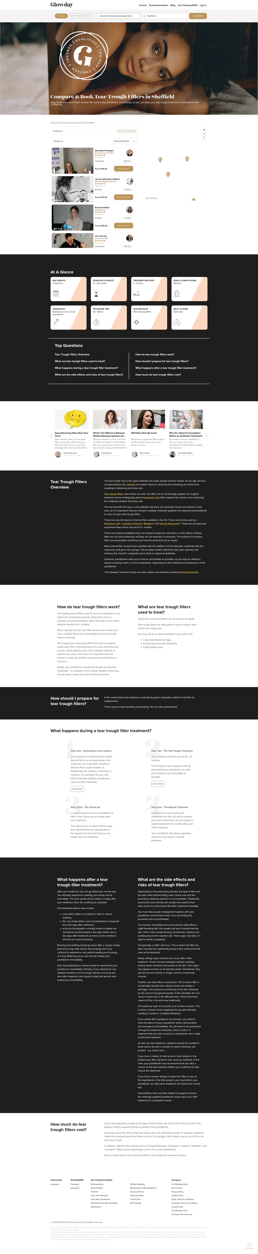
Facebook (75, 1184)
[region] (176, 164)
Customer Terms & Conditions (184, 1203)
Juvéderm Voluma (132, 523)
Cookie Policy (177, 1195)
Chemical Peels (137, 1192)
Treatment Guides (158, 5)
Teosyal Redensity (169, 523)
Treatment (61, 16)
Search (143, 5)
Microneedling (97, 1184)
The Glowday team (179, 1210)
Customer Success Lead (181, 1214)
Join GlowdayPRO (188, 5)
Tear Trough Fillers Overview (72, 354)
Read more (77, 789)
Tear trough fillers (113, 493)
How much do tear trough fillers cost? (158, 374)
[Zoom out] (204, 134)
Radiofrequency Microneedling (104, 1203)
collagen (130, 484)
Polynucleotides (137, 1195)
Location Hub (177, 1207)
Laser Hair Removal (99, 1195)
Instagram (55, 1184)
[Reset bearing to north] (204, 138)
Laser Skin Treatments (100, 1199)
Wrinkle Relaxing (137, 1184)
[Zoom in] (204, 130)
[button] (72, 161)
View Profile (124, 169)
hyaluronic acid (151, 497)
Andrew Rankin (190, 572)
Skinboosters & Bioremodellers (143, 1188)
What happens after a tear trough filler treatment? (165, 368)
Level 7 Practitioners (126, 131)
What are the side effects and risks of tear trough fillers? (89, 374)
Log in (203, 5)
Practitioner (75, 16)
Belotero (148, 523)
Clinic (87, 16)
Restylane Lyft (112, 523)
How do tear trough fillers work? (154, 354)
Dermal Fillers (97, 1188)
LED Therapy (135, 1203)
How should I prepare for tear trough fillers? (161, 361)
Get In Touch (176, 1188)
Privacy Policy (177, 1192)
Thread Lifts (135, 1199)
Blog (172, 5)
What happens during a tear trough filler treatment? (86, 368)
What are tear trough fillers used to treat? (80, 361)
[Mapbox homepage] (151, 198)
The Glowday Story (179, 1184)
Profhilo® (95, 1192)
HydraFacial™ (96, 1207)
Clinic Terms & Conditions (182, 1199)
